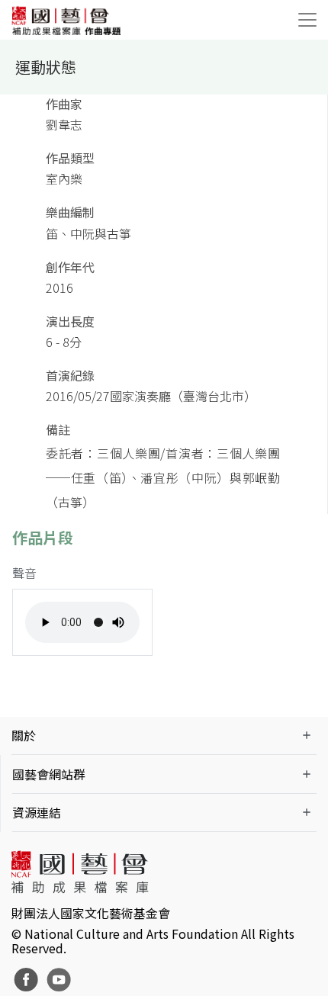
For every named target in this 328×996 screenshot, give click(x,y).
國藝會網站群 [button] (48, 774)
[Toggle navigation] (307, 19)
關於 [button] (23, 735)
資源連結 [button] (36, 812)
